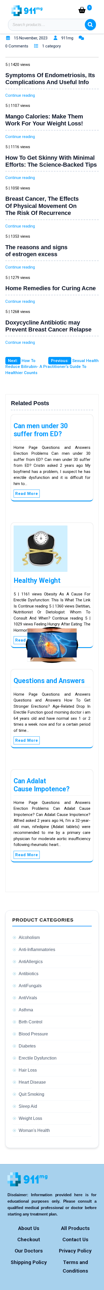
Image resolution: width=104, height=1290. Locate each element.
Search (90, 24)
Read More (26, 493)
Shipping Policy (29, 1262)
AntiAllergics (31, 961)
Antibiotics (28, 973)
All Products (75, 1228)
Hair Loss (28, 1070)
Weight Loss (30, 1118)
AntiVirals (28, 998)
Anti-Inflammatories (37, 949)
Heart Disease (32, 1082)
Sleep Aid (28, 1106)
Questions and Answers (49, 681)
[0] (83, 11)
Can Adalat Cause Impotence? (42, 785)
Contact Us (75, 1239)
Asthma (26, 1010)
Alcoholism (29, 937)
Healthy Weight (37, 580)
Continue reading (20, 95)
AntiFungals (30, 985)
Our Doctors (29, 1251)
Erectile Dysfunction (38, 1058)
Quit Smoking (31, 1094)
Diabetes (27, 1046)
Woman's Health (34, 1130)
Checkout (28, 1239)
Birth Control (30, 1022)
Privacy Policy (75, 1251)
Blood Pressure (33, 1034)
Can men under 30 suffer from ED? (41, 430)
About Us (28, 1228)
